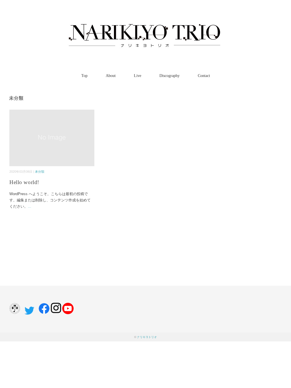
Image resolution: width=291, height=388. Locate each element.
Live (137, 76)
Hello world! (24, 182)
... (29, 206)
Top (84, 76)
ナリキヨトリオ (147, 337)
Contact (204, 76)
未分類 (39, 171)
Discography (169, 76)
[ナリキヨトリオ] (146, 21)
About (111, 76)
